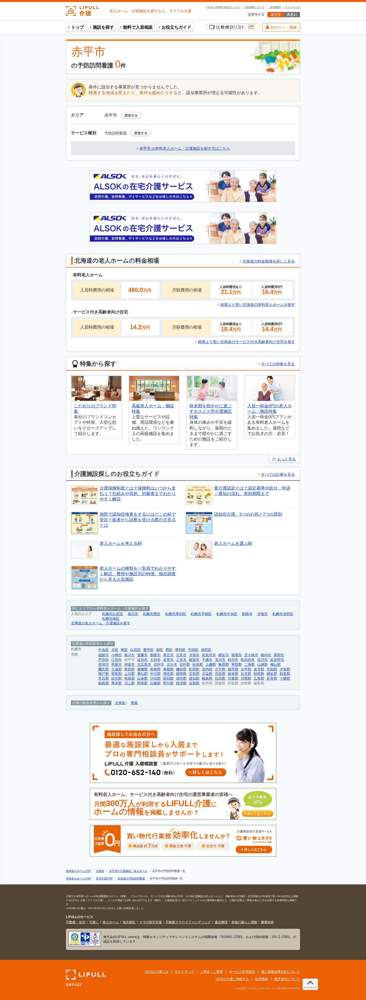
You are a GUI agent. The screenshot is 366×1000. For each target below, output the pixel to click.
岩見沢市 (209, 655)
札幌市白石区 (112, 614)
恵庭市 (116, 664)
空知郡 (272, 669)
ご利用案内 (274, 7)
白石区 (135, 650)
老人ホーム (111, 922)
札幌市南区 (111, 619)
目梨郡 (194, 683)
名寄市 (168, 660)
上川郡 (129, 674)
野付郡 (168, 683)
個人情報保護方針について (280, 972)
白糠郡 (155, 683)
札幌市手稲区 (201, 614)
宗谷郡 (220, 674)
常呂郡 (103, 678)
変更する (131, 115)
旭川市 (133, 614)
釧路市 (247, 614)
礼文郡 (246, 674)
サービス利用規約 (242, 972)
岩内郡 (207, 669)
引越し (94, 922)
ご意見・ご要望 (211, 972)
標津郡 (181, 683)
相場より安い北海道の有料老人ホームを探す (257, 304)
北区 (114, 650)
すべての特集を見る (278, 364)
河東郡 (233, 678)
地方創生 (128, 922)
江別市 (116, 660)
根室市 (194, 660)
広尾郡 (259, 678)
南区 (159, 650)
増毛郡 (168, 674)
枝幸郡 (233, 674)
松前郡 (197, 664)
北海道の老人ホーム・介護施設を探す (100, 623)
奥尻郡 (129, 669)
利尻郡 (259, 674)
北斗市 (172, 664)
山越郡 (262, 664)
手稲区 (193, 650)
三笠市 (181, 660)
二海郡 (249, 664)
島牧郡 (155, 669)
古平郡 (246, 669)
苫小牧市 (251, 655)
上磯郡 (210, 664)
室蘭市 (142, 655)
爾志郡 (103, 669)
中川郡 (155, 674)
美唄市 (279, 655)
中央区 (103, 650)
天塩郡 (207, 674)
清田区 (206, 650)
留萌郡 (181, 674)
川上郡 (129, 683)
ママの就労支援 (150, 922)
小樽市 (116, 655)
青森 (134, 703)
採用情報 (261, 979)
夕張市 (262, 614)
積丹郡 (233, 669)
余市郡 (259, 669)
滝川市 (220, 660)
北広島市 (144, 664)
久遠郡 (116, 669)
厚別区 (180, 650)
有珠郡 (129, 678)
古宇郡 (220, 669)
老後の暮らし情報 (244, 922)
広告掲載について (254, 7)
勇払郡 (142, 674)
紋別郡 (116, 678)
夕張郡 (285, 669)
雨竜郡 (116, 674)
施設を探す (103, 27)
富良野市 (277, 660)
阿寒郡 (142, 683)
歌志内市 (248, 660)
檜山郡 (275, 664)
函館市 (103, 655)
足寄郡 (272, 678)
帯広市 (168, 655)
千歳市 (207, 660)
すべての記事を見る (278, 474)
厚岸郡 (116, 683)
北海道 (120, 703)
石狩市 (159, 664)
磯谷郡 (181, 669)
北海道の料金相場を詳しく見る (269, 261)
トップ (77, 27)
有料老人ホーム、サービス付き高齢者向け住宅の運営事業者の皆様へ (182, 804)
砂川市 (233, 660)
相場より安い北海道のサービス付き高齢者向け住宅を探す (246, 342)
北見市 (181, 655)
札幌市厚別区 (175, 614)
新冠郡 (168, 678)
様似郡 (194, 678)
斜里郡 (285, 674)
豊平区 (148, 650)
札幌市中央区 (226, 614)
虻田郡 (194, 669)
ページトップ (310, 987)
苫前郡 (194, 674)
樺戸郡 (103, 674)
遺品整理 (221, 922)
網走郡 (272, 674)
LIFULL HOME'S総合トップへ (223, 7)
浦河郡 (181, 678)
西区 (169, 650)
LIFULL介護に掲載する (232, 979)
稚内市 (266, 655)
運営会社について (287, 979)
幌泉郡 (207, 678)
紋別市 (142, 660)
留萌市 (236, 655)
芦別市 (103, 660)
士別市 (155, 660)
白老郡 (142, 678)
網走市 (223, 655)
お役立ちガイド (176, 27)
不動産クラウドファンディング (188, 922)
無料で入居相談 (138, 27)
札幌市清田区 (282, 614)
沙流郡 (155, 678)
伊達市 (129, 664)
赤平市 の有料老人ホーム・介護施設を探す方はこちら (184, 148)
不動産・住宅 (75, 922)
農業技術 (267, 922)
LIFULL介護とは (156, 972)
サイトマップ (292, 7)
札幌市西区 (151, 614)
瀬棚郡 (142, 669)
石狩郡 (185, 664)
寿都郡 (168, 669)
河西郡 (246, 678)
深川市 (262, 660)
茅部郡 (236, 664)
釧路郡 (103, 683)
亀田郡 (223, 664)
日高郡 (220, 678)
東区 (124, 650)
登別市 (103, 664)
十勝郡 (285, 678)
